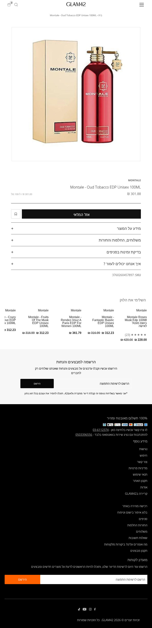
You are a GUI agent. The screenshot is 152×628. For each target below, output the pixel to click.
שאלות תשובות (138, 538)
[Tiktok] (79, 609)
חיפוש (143, 455)
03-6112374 (101, 430)
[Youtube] (84, 609)
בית (100, 15)
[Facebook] (95, 609)
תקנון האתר (140, 481)
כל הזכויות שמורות (88, 620)
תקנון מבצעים (138, 551)
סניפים (143, 519)
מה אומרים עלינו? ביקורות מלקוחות (125, 544)
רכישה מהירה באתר (134, 506)
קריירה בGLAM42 (136, 494)
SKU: (138, 275)
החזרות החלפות (137, 525)
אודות (143, 487)
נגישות (143, 449)
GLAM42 (107, 620)
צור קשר (142, 462)
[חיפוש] (16, 4)
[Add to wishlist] (15, 214)
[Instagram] (90, 609)
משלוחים (141, 531)
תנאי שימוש (140, 474)
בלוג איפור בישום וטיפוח (132, 512)
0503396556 (83, 435)
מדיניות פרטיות (138, 468)
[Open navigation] (129, 4)
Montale (134, 180)
